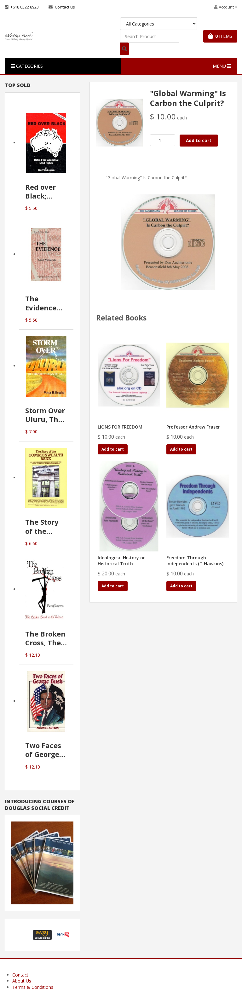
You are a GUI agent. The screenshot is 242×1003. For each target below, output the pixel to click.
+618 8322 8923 (24, 7)
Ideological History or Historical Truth (121, 561)
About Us (21, 981)
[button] (21, 934)
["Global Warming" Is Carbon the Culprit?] (119, 122)
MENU (220, 66)
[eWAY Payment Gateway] (42, 934)
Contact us (64, 7)
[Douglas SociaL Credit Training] (42, 862)
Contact (20, 975)
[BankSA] (63, 934)
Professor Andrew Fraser (193, 427)
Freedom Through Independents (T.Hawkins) (194, 561)
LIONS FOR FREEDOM (120, 427)
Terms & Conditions (32, 987)
